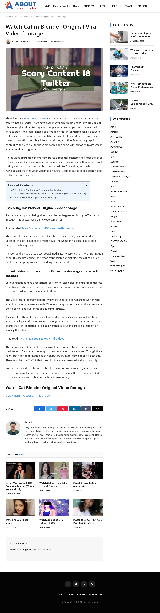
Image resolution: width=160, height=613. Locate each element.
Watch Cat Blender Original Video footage (33, 197)
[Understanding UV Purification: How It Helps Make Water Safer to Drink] (119, 37)
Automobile (116, 147)
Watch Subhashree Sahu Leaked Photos (53, 484)
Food (113, 186)
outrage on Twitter (35, 118)
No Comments (44, 41)
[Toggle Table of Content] (83, 185)
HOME (47, 6)
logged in (27, 549)
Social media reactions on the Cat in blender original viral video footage (53, 194)
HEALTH (115, 6)
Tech (113, 231)
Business (115, 161)
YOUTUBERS (117, 271)
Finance (114, 181)
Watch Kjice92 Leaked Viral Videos (42, 338)
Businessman (117, 166)
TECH (103, 6)
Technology (116, 236)
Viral (112, 261)
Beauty (114, 152)
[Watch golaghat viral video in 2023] (54, 507)
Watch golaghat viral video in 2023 (51, 521)
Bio (112, 157)
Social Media (116, 221)
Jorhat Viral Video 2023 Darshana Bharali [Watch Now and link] (20, 486)
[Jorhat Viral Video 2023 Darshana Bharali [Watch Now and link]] (20, 470)
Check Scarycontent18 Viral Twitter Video (47, 228)
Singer (113, 216)
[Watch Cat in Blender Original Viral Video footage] (54, 79)
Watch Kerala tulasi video (17, 521)
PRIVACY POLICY (76, 594)
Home (113, 196)
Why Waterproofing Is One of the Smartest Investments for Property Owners (141, 51)
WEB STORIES (117, 266)
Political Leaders (119, 211)
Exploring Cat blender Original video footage (39, 190)
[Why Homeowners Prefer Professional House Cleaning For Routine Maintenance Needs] (119, 88)
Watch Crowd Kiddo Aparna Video (84, 484)
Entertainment (60, 6)
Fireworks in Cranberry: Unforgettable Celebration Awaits (141, 68)
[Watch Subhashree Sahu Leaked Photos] (54, 470)
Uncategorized (118, 256)
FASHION (142, 6)
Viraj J (18, 41)
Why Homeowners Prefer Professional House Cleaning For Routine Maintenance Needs (141, 85)
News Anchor (117, 206)
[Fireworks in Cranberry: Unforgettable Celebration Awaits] (119, 71)
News (76, 6)
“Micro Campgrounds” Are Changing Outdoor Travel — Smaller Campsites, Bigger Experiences (141, 102)
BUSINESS (89, 6)
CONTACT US (96, 594)
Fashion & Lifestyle (120, 176)
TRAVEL (128, 6)
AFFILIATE (116, 137)
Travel (113, 251)
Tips (112, 246)
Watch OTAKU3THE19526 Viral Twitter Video (87, 521)
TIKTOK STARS (118, 241)
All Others (115, 142)
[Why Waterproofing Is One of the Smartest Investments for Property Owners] (119, 54)
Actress (114, 132)
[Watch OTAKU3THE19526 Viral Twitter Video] (88, 507)
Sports (113, 226)
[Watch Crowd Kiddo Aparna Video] (88, 470)
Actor (113, 127)
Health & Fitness (118, 191)
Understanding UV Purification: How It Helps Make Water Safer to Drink (141, 35)
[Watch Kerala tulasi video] (20, 507)
